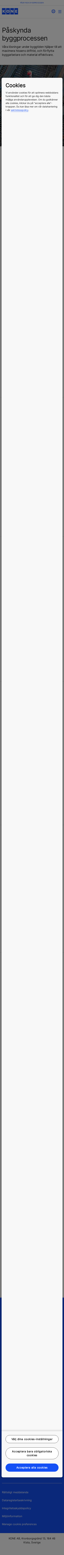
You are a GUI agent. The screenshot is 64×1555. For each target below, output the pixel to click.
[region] (32, 777)
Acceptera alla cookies (32, 1467)
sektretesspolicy (19, 110)
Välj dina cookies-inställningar (32, 1439)
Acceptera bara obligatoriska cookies (32, 1453)
